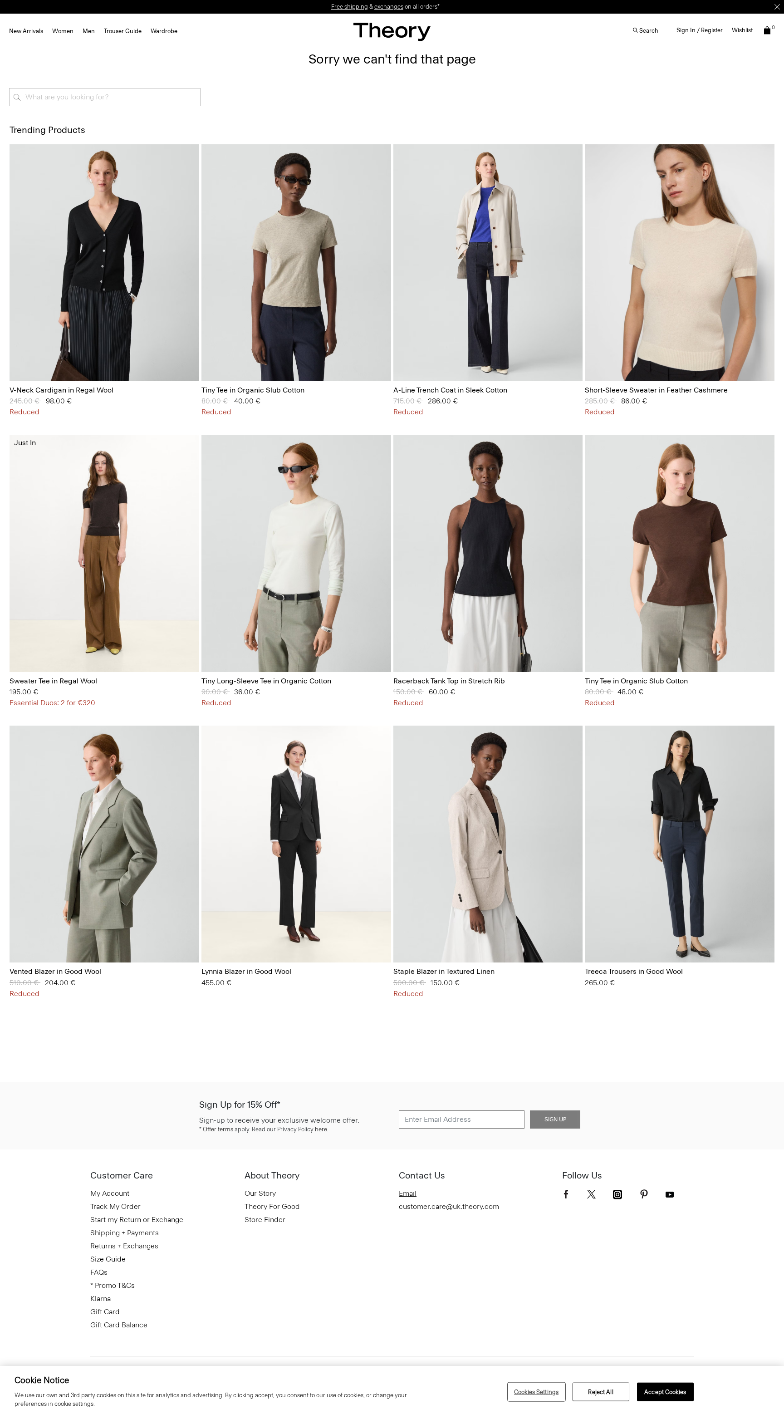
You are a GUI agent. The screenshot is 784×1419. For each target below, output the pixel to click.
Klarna (100, 1298)
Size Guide (108, 1259)
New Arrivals (26, 31)
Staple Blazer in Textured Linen (444, 971)
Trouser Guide (123, 31)
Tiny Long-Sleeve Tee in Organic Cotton (266, 681)
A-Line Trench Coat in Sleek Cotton (450, 390)
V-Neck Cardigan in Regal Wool (61, 390)
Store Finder (265, 1219)
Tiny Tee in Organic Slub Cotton (252, 390)
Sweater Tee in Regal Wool (53, 681)
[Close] (777, 7)
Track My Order (115, 1206)
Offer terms (218, 1129)
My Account (109, 1193)
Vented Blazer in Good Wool (55, 971)
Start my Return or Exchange (136, 1219)
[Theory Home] (392, 31)
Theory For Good (272, 1206)
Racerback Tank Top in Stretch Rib (449, 681)
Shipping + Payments (124, 1232)
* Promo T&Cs (112, 1285)
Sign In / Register (699, 30)
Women (63, 31)
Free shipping (349, 6)
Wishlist (742, 30)
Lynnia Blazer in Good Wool (246, 971)
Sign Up (555, 1119)
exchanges (388, 6)
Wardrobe (164, 31)
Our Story (260, 1193)
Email (407, 1193)
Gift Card (105, 1311)
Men (89, 31)
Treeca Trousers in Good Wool (634, 971)
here (321, 1129)
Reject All (600, 1391)
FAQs (99, 1272)
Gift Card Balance (118, 1325)
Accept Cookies (665, 1391)
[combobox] (105, 97)
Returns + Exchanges (124, 1246)
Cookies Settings (536, 1391)
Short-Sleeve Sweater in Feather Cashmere (656, 390)
